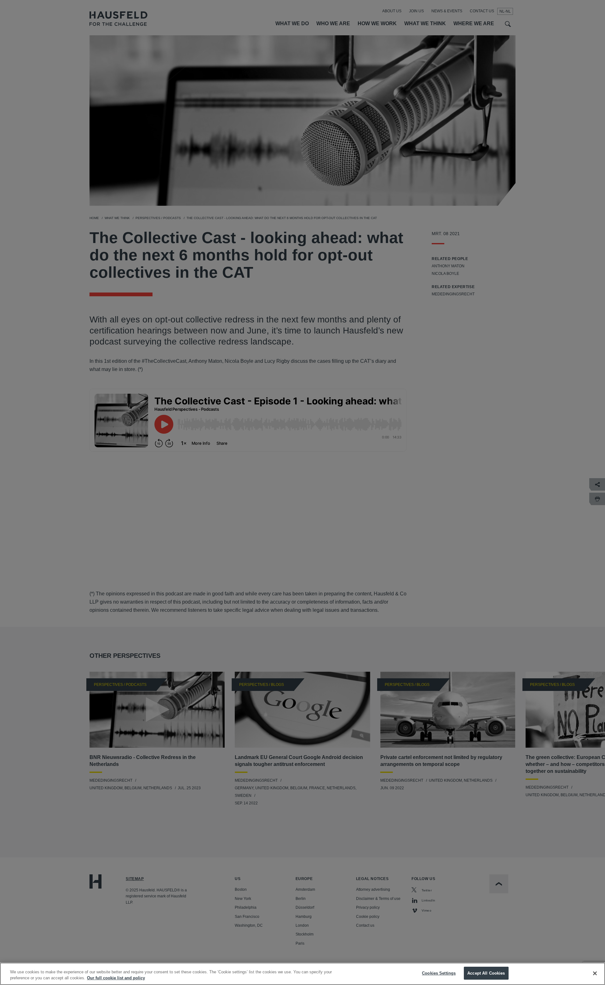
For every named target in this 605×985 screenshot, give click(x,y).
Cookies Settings (439, 973)
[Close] (595, 973)
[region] (302, 974)
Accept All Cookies (486, 973)
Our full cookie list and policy (116, 978)
